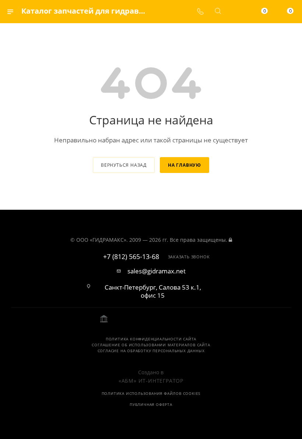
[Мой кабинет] (235, 11)
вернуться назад (124, 165)
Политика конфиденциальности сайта (151, 338)
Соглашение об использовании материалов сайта (151, 344)
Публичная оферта (151, 404)
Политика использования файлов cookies (151, 393)
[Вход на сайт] (230, 239)
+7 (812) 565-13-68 (131, 257)
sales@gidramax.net (156, 271)
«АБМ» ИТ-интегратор (151, 380)
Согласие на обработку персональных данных (151, 350)
